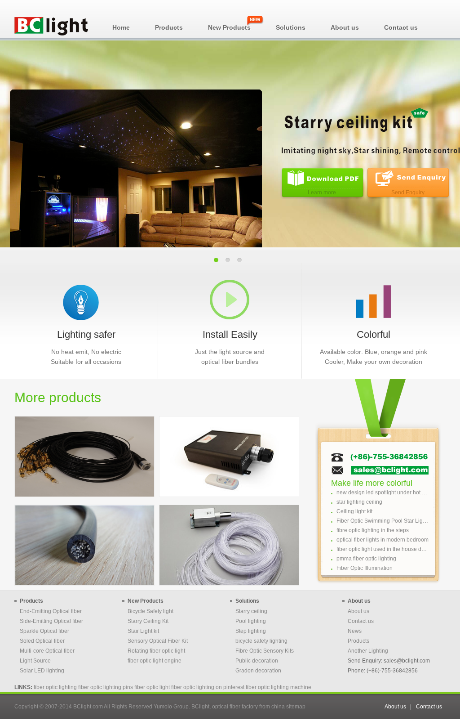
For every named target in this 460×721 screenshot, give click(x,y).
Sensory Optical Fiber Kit (158, 641)
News (355, 631)
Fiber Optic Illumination (364, 568)
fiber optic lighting (55, 687)
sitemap (295, 706)
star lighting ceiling (359, 502)
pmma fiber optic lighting (366, 558)
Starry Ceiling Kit (148, 621)
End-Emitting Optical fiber (51, 611)
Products (358, 641)
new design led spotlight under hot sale (384, 492)
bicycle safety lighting (261, 641)
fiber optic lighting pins (105, 687)
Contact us (361, 621)
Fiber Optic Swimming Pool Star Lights (383, 521)
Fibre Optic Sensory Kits (264, 651)
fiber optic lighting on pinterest (207, 687)
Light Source (35, 661)
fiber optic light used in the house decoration (390, 549)
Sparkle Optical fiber (44, 631)
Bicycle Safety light (150, 611)
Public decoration (256, 661)
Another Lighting (368, 651)
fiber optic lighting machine (278, 687)
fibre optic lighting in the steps (372, 530)
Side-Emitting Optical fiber (51, 621)
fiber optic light (152, 687)
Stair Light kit (143, 631)
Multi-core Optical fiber (47, 651)
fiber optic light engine (154, 661)
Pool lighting (250, 621)
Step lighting (250, 631)
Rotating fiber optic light (156, 651)
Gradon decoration (258, 670)
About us (358, 611)
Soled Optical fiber (42, 641)
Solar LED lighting (42, 670)
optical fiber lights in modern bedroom (382, 540)
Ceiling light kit (354, 511)
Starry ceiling (251, 611)
